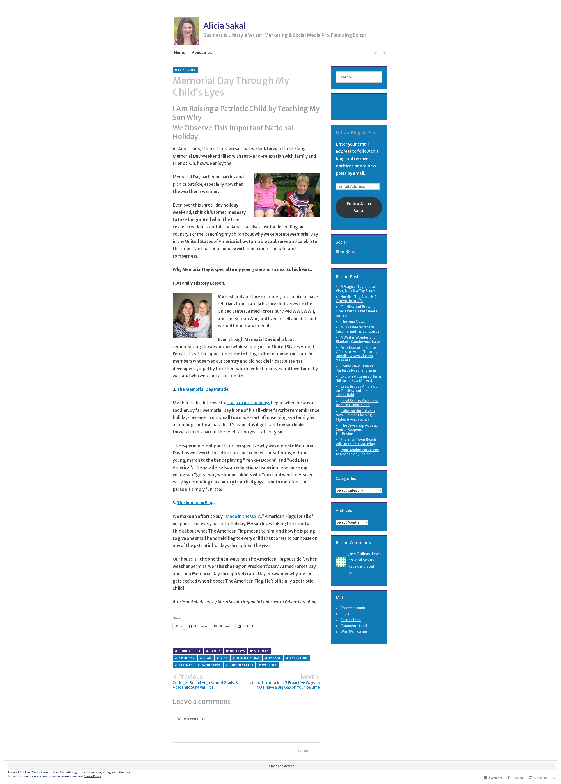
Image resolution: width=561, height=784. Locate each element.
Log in (345, 613)
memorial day (248, 658)
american (187, 658)
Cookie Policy (92, 776)
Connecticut (190, 651)
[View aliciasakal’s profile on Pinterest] (348, 252)
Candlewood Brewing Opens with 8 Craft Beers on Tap (356, 311)
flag (207, 658)
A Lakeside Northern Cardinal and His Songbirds (357, 329)
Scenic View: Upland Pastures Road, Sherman (356, 368)
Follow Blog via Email (358, 132)
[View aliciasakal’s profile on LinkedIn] (353, 252)
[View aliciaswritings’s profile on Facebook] (337, 252)
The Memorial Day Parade (203, 389)
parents (185, 665)
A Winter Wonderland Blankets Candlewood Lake (358, 339)
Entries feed (351, 620)
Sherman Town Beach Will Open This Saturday (356, 441)
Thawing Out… (353, 321)
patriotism (211, 665)
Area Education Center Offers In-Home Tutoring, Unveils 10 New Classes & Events (357, 353)
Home (179, 52)
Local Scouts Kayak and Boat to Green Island (357, 403)
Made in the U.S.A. (244, 516)
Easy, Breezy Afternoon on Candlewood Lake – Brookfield (358, 390)
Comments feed (354, 626)
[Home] (384, 53)
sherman (261, 651)
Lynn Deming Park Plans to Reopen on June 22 (357, 452)
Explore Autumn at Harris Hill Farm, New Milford (359, 378)
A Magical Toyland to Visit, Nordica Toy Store (355, 288)
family (215, 651)
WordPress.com (354, 631)
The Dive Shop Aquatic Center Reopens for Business (357, 429)
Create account (353, 608)
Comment (304, 750)
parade (275, 658)
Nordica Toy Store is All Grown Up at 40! (357, 298)
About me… (202, 52)
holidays (237, 651)
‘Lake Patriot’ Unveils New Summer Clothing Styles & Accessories (355, 415)
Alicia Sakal (224, 26)
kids (223, 658)
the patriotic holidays (248, 402)
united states (241, 665)
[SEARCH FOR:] (359, 77)
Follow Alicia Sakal (359, 207)
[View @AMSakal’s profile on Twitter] (342, 252)
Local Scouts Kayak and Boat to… (361, 566)
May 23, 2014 (185, 70)
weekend (269, 665)
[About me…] (376, 53)
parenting (298, 658)
